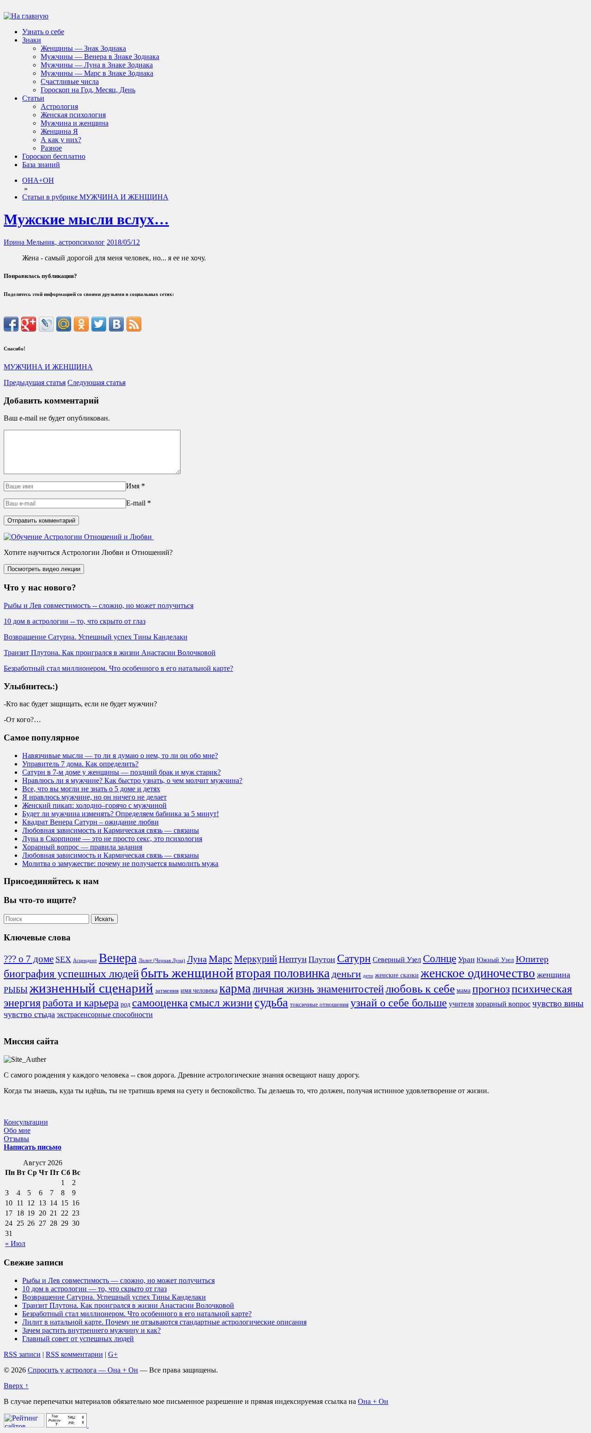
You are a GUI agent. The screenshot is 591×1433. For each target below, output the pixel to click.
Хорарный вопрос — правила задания (82, 847)
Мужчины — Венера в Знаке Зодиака (100, 56)
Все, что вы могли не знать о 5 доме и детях (91, 789)
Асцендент (85, 960)
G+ (113, 1354)
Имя (132, 486)
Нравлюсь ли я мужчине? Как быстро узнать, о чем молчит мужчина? (132, 780)
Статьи (33, 98)
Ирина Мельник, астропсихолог (54, 242)
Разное (51, 148)
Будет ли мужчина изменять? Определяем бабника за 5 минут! (120, 814)
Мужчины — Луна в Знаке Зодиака (97, 65)
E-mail (135, 503)
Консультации (26, 1122)
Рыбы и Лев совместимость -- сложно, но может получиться (98, 605)
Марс (220, 958)
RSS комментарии (74, 1354)
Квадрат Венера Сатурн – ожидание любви (90, 822)
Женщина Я (59, 131)
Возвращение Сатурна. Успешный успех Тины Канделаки (95, 637)
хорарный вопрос (503, 1004)
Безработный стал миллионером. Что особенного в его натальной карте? (118, 668)
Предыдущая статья (35, 382)
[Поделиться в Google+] (28, 324)
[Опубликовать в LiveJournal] (46, 324)
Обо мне (17, 1130)
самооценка (160, 1003)
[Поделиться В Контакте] (116, 324)
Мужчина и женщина (75, 123)
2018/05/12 (123, 242)
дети (368, 975)
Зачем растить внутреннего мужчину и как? (91, 1330)
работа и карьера (80, 1003)
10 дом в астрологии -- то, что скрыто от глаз (74, 621)
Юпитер (532, 959)
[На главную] (26, 16)
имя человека (199, 990)
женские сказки (397, 975)
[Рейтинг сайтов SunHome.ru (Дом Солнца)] (24, 1425)
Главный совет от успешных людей (78, 1339)
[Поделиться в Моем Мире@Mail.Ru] (63, 324)
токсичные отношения (319, 1004)
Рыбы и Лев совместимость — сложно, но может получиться (118, 1280)
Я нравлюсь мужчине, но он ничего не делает (94, 797)
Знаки (31, 40)
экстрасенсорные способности (105, 1014)
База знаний (41, 165)
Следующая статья (96, 382)
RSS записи (22, 1354)
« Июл (15, 1243)
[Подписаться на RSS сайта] (134, 324)
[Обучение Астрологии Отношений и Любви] (79, 537)
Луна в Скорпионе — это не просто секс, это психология (112, 839)
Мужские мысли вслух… (86, 219)
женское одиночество (478, 973)
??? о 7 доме (29, 958)
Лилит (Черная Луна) (162, 960)
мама (463, 990)
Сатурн (354, 958)
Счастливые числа (70, 81)
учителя (461, 1003)
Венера (118, 958)
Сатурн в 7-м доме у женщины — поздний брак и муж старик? (121, 772)
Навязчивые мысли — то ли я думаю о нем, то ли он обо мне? (120, 755)
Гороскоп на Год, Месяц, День (88, 90)
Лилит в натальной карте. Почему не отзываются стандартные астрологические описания (164, 1322)
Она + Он (373, 1401)
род (125, 1004)
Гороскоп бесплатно (53, 156)
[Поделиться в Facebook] (11, 324)
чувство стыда (29, 1014)
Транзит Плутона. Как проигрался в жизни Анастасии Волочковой (110, 652)
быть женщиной (187, 972)
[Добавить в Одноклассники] (81, 324)
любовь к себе (420, 988)
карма (235, 988)
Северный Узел (397, 959)
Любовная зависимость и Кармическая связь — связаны (110, 830)
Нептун (293, 959)
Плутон (321, 959)
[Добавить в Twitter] (98, 324)
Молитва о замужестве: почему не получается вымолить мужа (120, 863)
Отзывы (16, 1139)
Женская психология (73, 115)
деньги (346, 974)
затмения (167, 990)
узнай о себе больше (398, 1003)
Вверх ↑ (16, 1386)
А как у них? (61, 140)
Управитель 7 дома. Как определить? (80, 764)
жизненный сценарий (91, 988)
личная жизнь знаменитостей (318, 989)
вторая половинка (282, 973)
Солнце (439, 958)
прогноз (491, 989)
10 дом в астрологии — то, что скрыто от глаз (94, 1289)
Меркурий (255, 958)
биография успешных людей (71, 974)
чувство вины (558, 1003)
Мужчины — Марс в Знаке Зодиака (97, 73)
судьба (271, 1002)
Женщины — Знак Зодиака (83, 48)
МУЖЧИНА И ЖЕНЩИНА (48, 367)
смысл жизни (221, 1002)
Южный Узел (495, 959)
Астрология (59, 106)
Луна (197, 959)
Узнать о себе (43, 32)
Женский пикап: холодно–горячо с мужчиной (94, 805)
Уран (466, 959)
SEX (63, 959)
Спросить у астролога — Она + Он (83, 1370)
